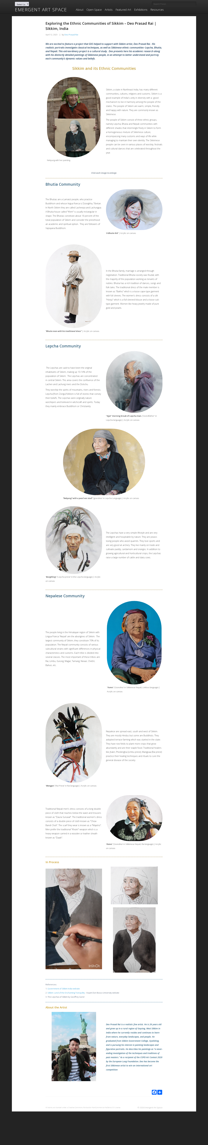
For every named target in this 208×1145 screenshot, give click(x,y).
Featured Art (123, 9)
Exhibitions (140, 9)
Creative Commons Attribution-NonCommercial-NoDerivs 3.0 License (94, 1107)
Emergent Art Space (41, 9)
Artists (109, 9)
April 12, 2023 (51, 34)
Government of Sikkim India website (64, 988)
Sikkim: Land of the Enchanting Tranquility (66, 992)
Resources (157, 9)
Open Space (94, 9)
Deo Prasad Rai (71, 34)
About (79, 9)
